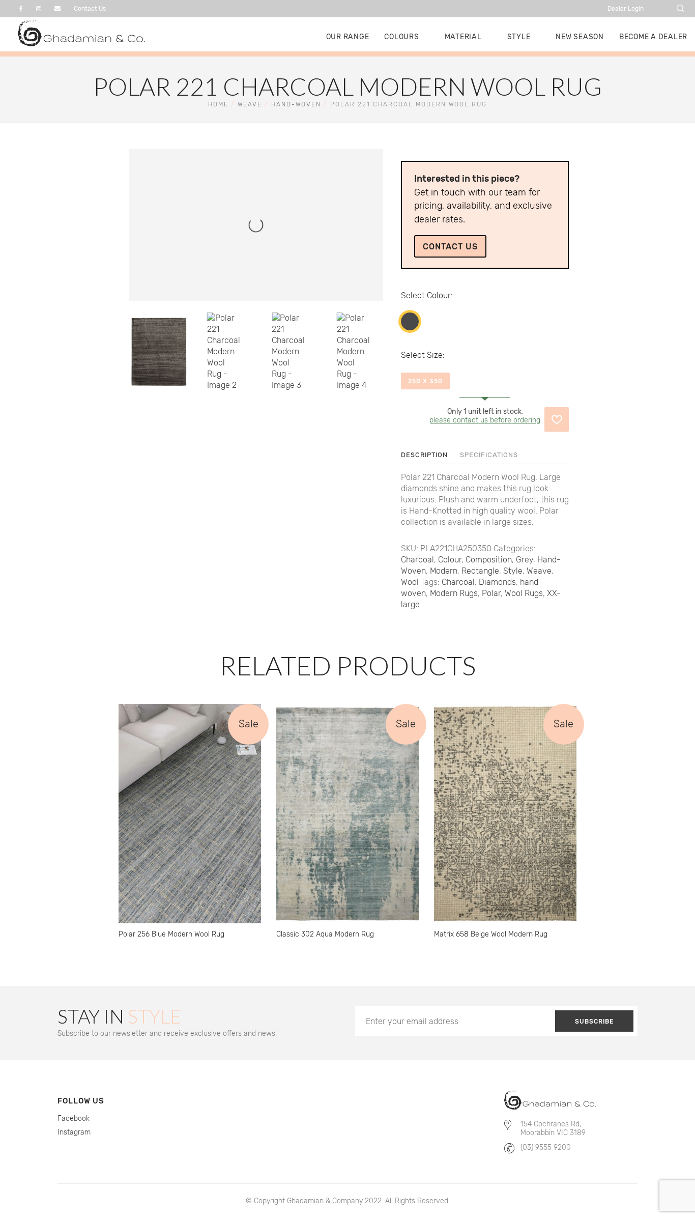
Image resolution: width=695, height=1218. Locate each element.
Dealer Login (625, 8)
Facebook (73, 1118)
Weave (250, 104)
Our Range (347, 37)
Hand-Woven (296, 104)
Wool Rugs (524, 593)
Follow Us (80, 1101)
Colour (439, 295)
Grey (524, 559)
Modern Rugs (454, 593)
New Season (580, 37)
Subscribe (594, 1021)
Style (519, 37)
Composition (489, 559)
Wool (410, 582)
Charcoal (410, 321)
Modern (443, 571)
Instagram (74, 1132)
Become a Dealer (653, 37)
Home (218, 104)
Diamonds (497, 582)
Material (463, 37)
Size (435, 355)
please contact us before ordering (484, 420)
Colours (401, 37)
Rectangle (480, 571)
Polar (491, 593)
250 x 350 (425, 381)
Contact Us (90, 8)
